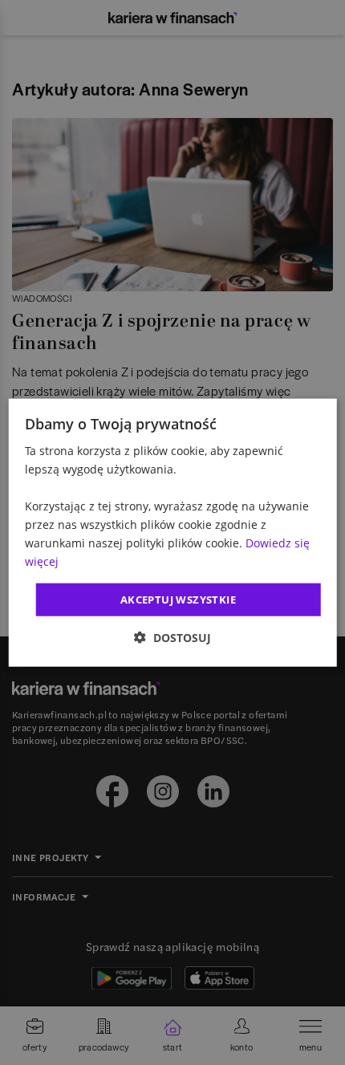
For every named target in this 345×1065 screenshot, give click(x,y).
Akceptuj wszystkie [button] (178, 598)
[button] (172, 637)
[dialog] (173, 532)
